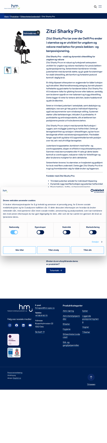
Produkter (14, 16)
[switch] (40, 232)
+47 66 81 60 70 (41, 315)
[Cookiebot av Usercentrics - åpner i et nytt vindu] (92, 191)
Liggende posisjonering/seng (90, 319)
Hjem (6, 16)
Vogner (85, 327)
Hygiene (66, 329)
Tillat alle (88, 250)
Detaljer (95, 242)
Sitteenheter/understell (30, 16)
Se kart (38, 331)
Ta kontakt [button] (54, 270)
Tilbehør (86, 332)
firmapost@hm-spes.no (45, 308)
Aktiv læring (68, 311)
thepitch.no (17, 378)
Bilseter (66, 324)
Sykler (85, 311)
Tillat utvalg (53, 250)
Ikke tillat (20, 250)
